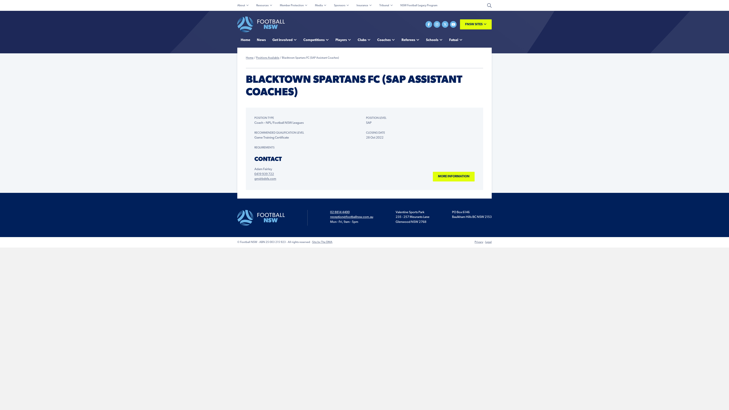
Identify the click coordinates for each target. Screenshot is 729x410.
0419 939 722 (264, 174)
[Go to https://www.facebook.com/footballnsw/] (428, 24)
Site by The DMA (322, 242)
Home (249, 58)
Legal (488, 242)
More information (453, 176)
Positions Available (267, 58)
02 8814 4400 (340, 212)
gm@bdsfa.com (265, 179)
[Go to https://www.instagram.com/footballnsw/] (437, 24)
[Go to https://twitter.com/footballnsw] (445, 24)
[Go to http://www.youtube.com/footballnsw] (453, 24)
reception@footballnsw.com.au (351, 217)
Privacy (479, 242)
